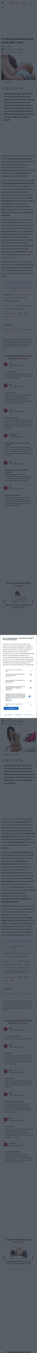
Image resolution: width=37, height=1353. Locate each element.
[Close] (33, 638)
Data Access (18, 714)
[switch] (30, 675)
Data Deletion (8, 714)
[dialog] (18, 676)
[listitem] (18, 670)
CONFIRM (11, 708)
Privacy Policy (29, 714)
